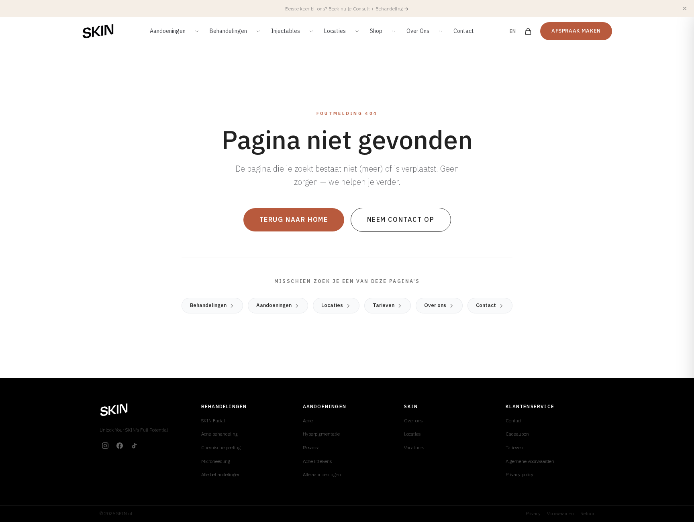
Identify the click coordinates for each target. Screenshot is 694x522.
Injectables (285, 31)
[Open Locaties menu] (357, 31)
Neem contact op (401, 219)
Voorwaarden (560, 513)
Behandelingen (228, 31)
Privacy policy (519, 474)
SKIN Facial (213, 421)
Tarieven (383, 305)
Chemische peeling (221, 447)
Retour (587, 513)
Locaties (335, 31)
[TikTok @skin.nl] (134, 445)
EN (513, 31)
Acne (308, 421)
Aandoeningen (168, 31)
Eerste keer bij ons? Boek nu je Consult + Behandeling (347, 9)
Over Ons (417, 31)
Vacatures (414, 447)
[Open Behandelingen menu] (258, 31)
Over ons (435, 305)
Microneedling (215, 461)
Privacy (533, 513)
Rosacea (311, 447)
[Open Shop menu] (393, 31)
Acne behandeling (219, 434)
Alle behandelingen (221, 474)
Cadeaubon (517, 434)
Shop (376, 31)
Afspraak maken (576, 30)
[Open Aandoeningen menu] (197, 31)
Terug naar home (293, 219)
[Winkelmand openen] (528, 31)
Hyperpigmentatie (321, 434)
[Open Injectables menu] (311, 31)
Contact (463, 31)
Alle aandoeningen (322, 474)
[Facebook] (119, 445)
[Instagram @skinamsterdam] (105, 445)
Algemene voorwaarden (530, 461)
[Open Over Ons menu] (440, 31)
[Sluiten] (684, 8)
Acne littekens (317, 461)
